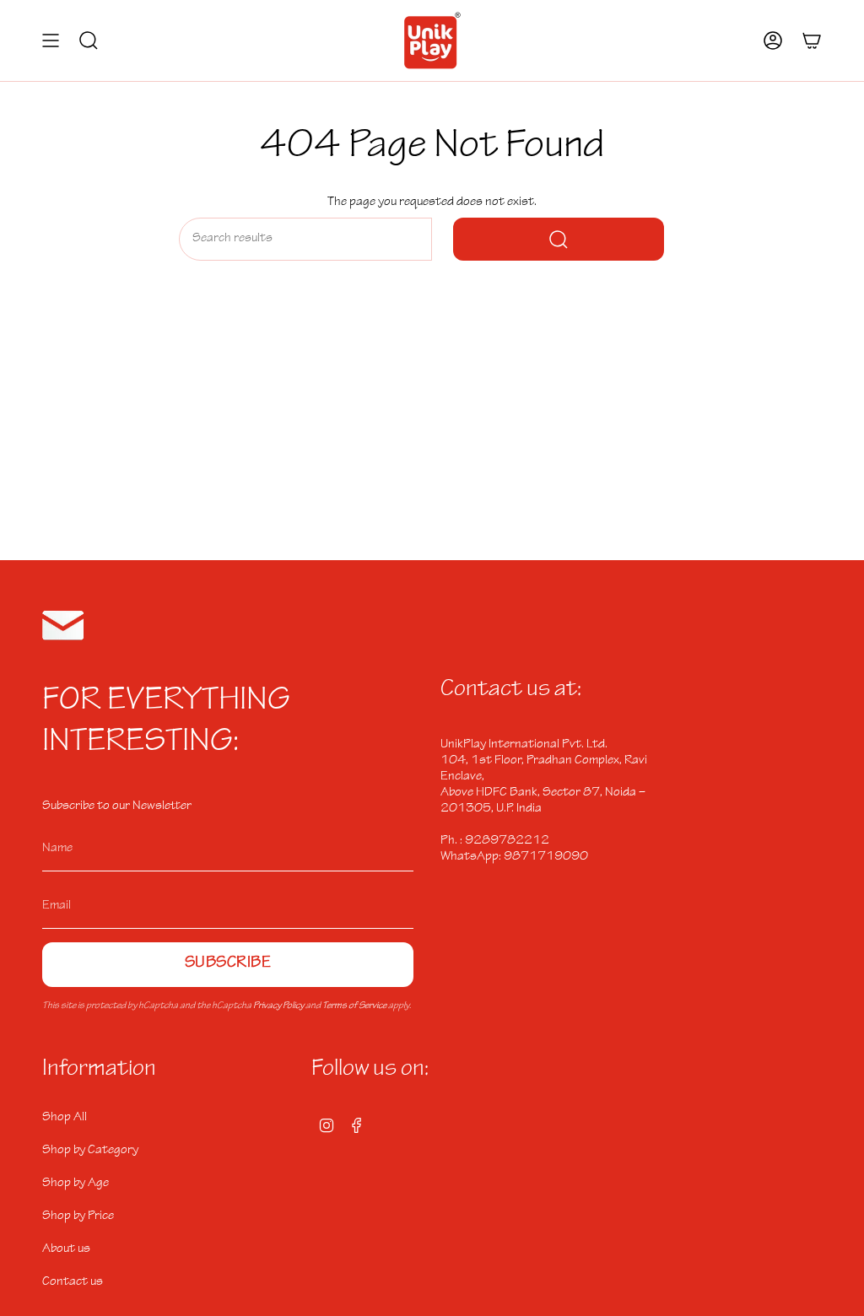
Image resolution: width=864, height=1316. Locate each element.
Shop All (64, 1118)
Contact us (72, 1282)
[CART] (811, 40)
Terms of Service (354, 1006)
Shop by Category (90, 1150)
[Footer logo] (63, 626)
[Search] (558, 239)
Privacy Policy (278, 1006)
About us (66, 1249)
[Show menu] (51, 40)
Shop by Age (75, 1183)
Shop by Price (78, 1216)
